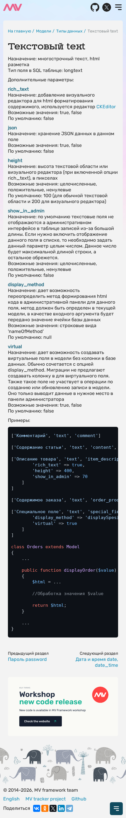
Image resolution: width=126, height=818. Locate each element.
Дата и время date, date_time (97, 662)
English (11, 799)
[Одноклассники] (44, 808)
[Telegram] (69, 808)
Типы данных (69, 31)
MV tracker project (45, 799)
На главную (19, 31)
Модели (43, 31)
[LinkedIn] (61, 808)
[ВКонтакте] (36, 808)
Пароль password (27, 659)
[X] (53, 808)
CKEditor (106, 106)
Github (78, 799)
